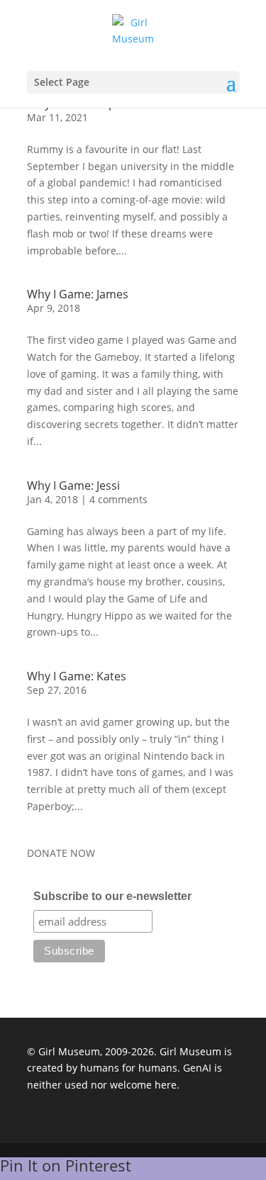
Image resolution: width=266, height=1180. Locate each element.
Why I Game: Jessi (73, 485)
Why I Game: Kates (76, 676)
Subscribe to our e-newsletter (112, 896)
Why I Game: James (77, 294)
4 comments (118, 499)
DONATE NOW (61, 853)
